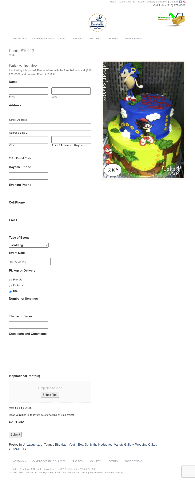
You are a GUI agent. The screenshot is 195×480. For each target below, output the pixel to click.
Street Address (18, 119)
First (12, 96)
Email (13, 220)
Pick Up (17, 279)
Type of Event (19, 237)
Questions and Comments (28, 333)
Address (15, 105)
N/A (15, 291)
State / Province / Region (67, 145)
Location (162, 1)
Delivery (151, 1)
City (11, 145)
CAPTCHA (16, 422)
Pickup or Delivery (22, 270)
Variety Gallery (124, 444)
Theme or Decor (20, 316)
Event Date (17, 252)
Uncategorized (32, 444)
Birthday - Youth (66, 444)
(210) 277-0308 (176, 5)
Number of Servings (23, 298)
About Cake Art (127, 1)
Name (13, 81)
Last (54, 96)
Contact (174, 1)
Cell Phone (17, 202)
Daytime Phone (20, 167)
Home (113, 1)
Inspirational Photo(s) (24, 376)
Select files (49, 394)
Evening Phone (20, 184)
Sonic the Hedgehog (99, 444)
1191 (21, 449)
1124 (14, 449)
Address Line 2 (18, 132)
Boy (80, 444)
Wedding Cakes (146, 444)
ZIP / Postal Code (20, 158)
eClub (140, 1)
